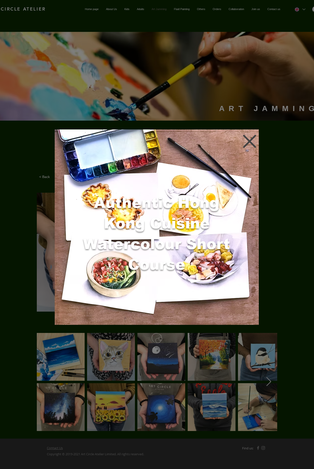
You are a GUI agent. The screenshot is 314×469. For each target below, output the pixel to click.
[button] (250, 141)
